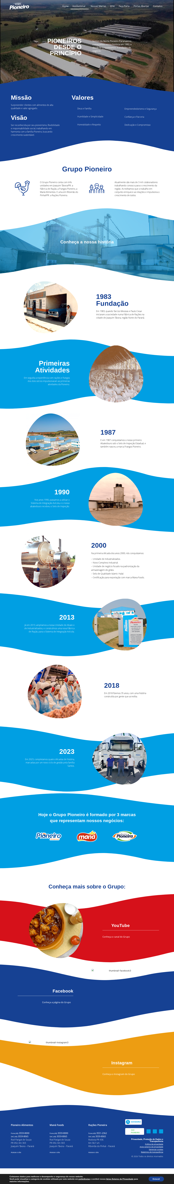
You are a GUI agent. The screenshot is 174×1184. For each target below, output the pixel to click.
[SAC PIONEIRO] (128, 1131)
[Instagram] (155, 1131)
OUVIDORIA (136, 1122)
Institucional (79, 6)
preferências (84, 1179)
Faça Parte (124, 6)
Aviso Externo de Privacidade (119, 1179)
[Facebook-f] (149, 1131)
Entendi (156, 1179)
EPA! (112, 6)
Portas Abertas (141, 6)
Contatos (157, 6)
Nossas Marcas (98, 6)
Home (65, 6)
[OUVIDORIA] (128, 1122)
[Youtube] (161, 1131)
